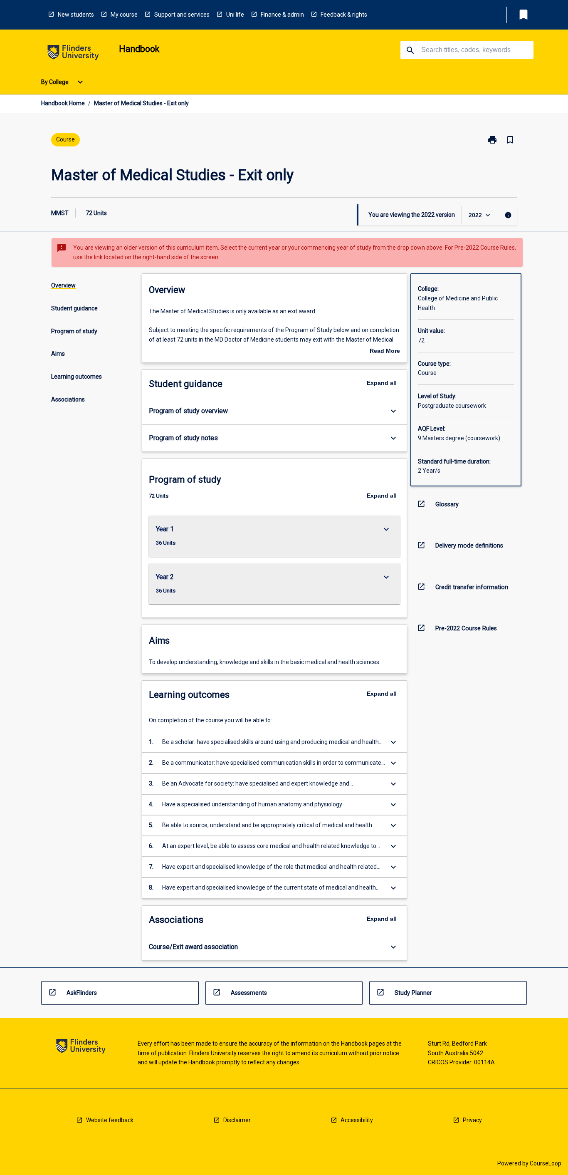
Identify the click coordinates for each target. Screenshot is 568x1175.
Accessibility (357, 1120)
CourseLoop (545, 1163)
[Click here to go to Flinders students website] (73, 54)
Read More (385, 351)
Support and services (182, 14)
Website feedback (109, 1120)
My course (124, 14)
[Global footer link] (80, 1047)
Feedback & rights (344, 14)
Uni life (235, 14)
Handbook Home (63, 103)
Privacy (472, 1120)
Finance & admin (282, 14)
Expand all (382, 382)
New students (76, 14)
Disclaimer (237, 1120)
